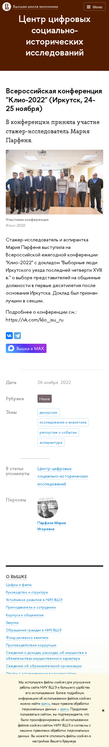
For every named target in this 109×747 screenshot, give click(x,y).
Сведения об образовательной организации (44, 665)
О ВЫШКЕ (16, 577)
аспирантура (51, 442)
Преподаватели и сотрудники (31, 607)
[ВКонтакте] (9, 335)
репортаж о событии (58, 432)
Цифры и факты (19, 584)
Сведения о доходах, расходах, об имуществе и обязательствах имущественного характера (46, 655)
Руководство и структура (27, 592)
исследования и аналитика (63, 422)
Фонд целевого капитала (27, 637)
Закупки (12, 622)
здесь (45, 703)
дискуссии (48, 412)
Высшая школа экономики (35, 6)
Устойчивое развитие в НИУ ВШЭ (34, 599)
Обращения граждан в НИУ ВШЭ (34, 630)
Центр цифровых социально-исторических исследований (55, 35)
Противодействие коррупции (31, 645)
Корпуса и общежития (25, 615)
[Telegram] (17, 335)
